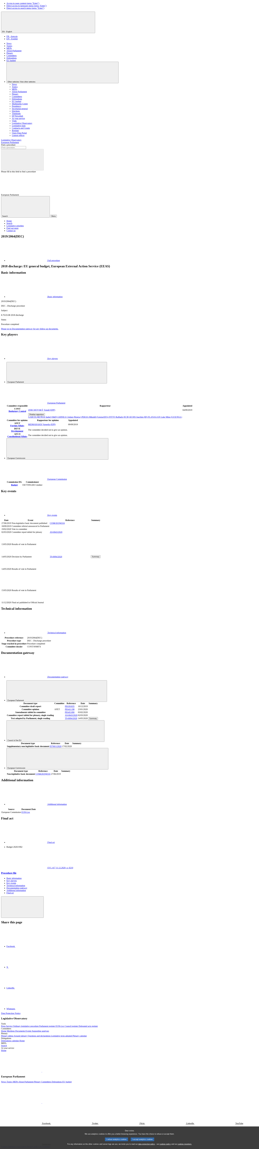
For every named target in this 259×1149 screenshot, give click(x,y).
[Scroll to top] (22, 907)
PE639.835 (69, 706)
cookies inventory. (185, 1144)
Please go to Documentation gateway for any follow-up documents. (29, 329)
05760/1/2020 (56, 746)
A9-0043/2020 (56, 532)
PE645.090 (69, 712)
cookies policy (165, 1144)
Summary (95, 557)
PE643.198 (69, 709)
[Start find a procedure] (22, 159)
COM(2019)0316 (57, 523)
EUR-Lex (25, 812)
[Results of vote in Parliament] (70, 553)
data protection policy (146, 1144)
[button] (42, 1071)
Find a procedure (8, 145)
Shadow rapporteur (36, 414)
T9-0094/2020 (56, 557)
